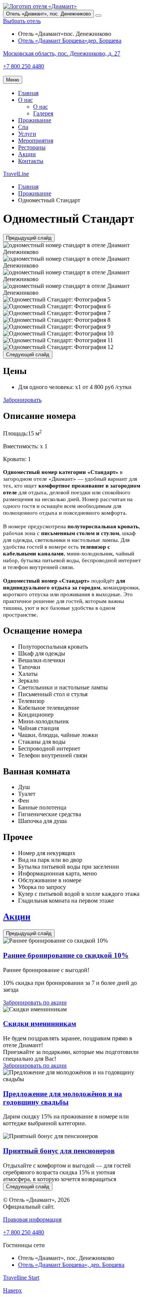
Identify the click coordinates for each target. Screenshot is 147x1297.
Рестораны (32, 147)
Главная (28, 93)
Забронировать (22, 400)
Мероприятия (35, 140)
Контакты (30, 161)
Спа (23, 127)
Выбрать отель (22, 21)
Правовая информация (32, 1219)
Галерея (43, 113)
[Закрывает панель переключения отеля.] (98, 15)
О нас (25, 100)
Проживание (34, 120)
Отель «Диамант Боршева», (71, 1265)
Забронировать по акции (35, 1002)
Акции (27, 154)
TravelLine (16, 174)
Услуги (27, 134)
